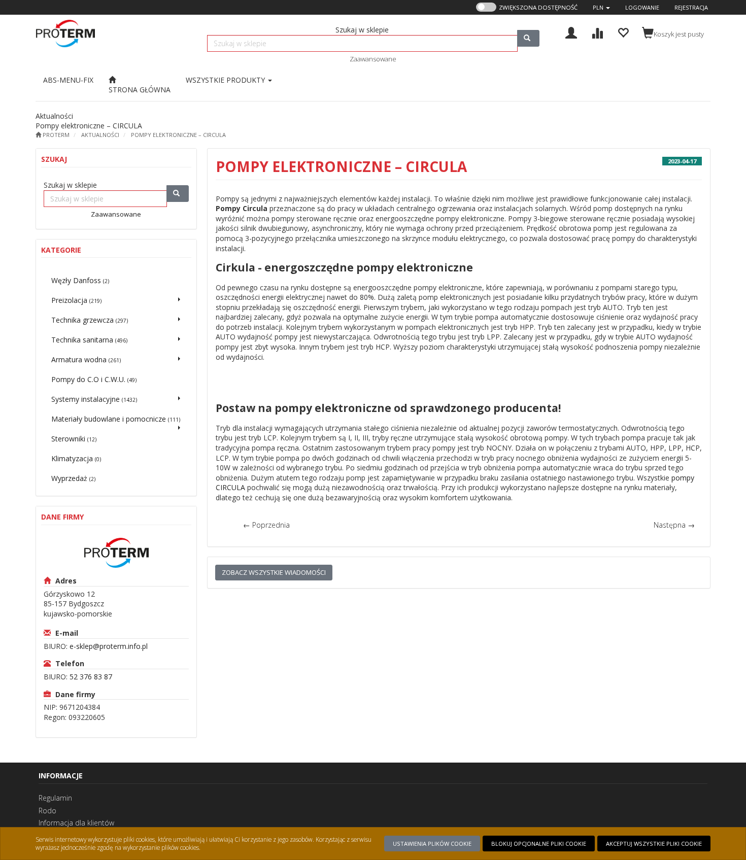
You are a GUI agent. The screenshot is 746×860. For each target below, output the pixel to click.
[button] (601, 7)
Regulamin (55, 798)
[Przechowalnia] (623, 32)
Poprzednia (266, 525)
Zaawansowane (373, 58)
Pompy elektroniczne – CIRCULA (178, 135)
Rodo (47, 810)
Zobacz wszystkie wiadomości (274, 572)
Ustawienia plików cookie (432, 843)
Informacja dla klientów (76, 823)
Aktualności (100, 135)
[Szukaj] (528, 38)
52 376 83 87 (91, 676)
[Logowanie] (571, 32)
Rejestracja (691, 7)
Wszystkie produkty (226, 80)
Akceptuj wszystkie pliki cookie (654, 843)
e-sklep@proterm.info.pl (109, 646)
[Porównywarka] (597, 32)
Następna (674, 525)
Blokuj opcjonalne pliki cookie (538, 843)
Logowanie (642, 7)
